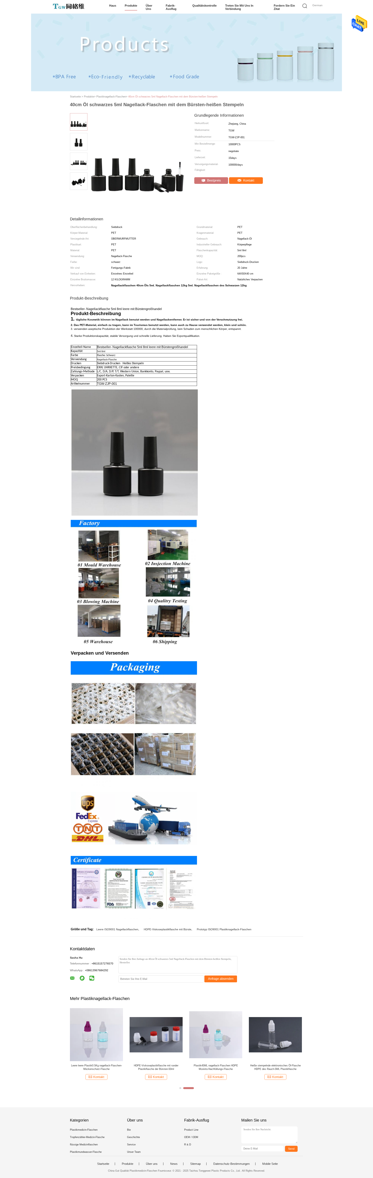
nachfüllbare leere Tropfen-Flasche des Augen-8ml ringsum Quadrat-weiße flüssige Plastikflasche (275, 1067)
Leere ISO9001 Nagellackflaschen (117, 929)
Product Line (191, 1129)
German (317, 5)
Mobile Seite (270, 1163)
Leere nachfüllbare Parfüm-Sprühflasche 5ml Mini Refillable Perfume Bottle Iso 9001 (216, 1067)
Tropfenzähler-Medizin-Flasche (87, 1137)
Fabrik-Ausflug (171, 7)
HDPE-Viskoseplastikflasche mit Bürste (167, 929)
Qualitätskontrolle (204, 5)
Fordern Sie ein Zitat (284, 7)
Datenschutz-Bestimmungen (231, 1163)
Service (131, 1144)
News (174, 1163)
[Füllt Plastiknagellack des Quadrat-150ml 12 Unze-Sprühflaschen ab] (156, 1034)
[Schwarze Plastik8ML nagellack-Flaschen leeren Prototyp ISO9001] (96, 1034)
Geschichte (133, 1137)
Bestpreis (213, 180)
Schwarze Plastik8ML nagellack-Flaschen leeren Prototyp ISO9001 (96, 1067)
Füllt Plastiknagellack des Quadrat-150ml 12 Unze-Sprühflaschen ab (156, 1067)
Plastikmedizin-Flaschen (84, 1129)
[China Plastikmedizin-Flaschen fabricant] (69, 7)
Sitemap (195, 1163)
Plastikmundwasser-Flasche (86, 1151)
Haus (112, 5)
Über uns (149, 7)
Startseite (103, 1163)
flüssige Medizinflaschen (84, 1144)
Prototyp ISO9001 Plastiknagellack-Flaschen (224, 929)
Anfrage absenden (221, 978)
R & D (187, 1144)
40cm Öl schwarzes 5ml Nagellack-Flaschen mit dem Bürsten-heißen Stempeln (173, 96)
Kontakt (248, 180)
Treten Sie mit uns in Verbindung (239, 7)
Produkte (131, 5)
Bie (129, 1129)
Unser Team (134, 1151)
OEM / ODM (191, 1137)
